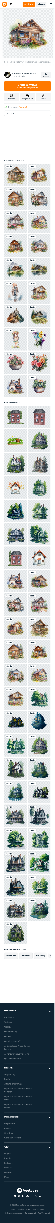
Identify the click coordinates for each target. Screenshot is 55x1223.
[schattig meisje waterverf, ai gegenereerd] (15, 409)
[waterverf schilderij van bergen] (15, 456)
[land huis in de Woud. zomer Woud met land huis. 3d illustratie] (15, 698)
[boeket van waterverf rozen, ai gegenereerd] (15, 574)
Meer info (10, 113)
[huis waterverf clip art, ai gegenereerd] (15, 363)
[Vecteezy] (4, 4)
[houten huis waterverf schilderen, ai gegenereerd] (15, 175)
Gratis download (27, 86)
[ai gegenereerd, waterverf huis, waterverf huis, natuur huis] (15, 722)
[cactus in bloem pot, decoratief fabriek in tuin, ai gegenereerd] (15, 550)
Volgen (46, 76)
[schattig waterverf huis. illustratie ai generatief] (15, 597)
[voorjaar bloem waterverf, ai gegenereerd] (15, 527)
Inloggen (41, 4)
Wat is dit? (23, 107)
